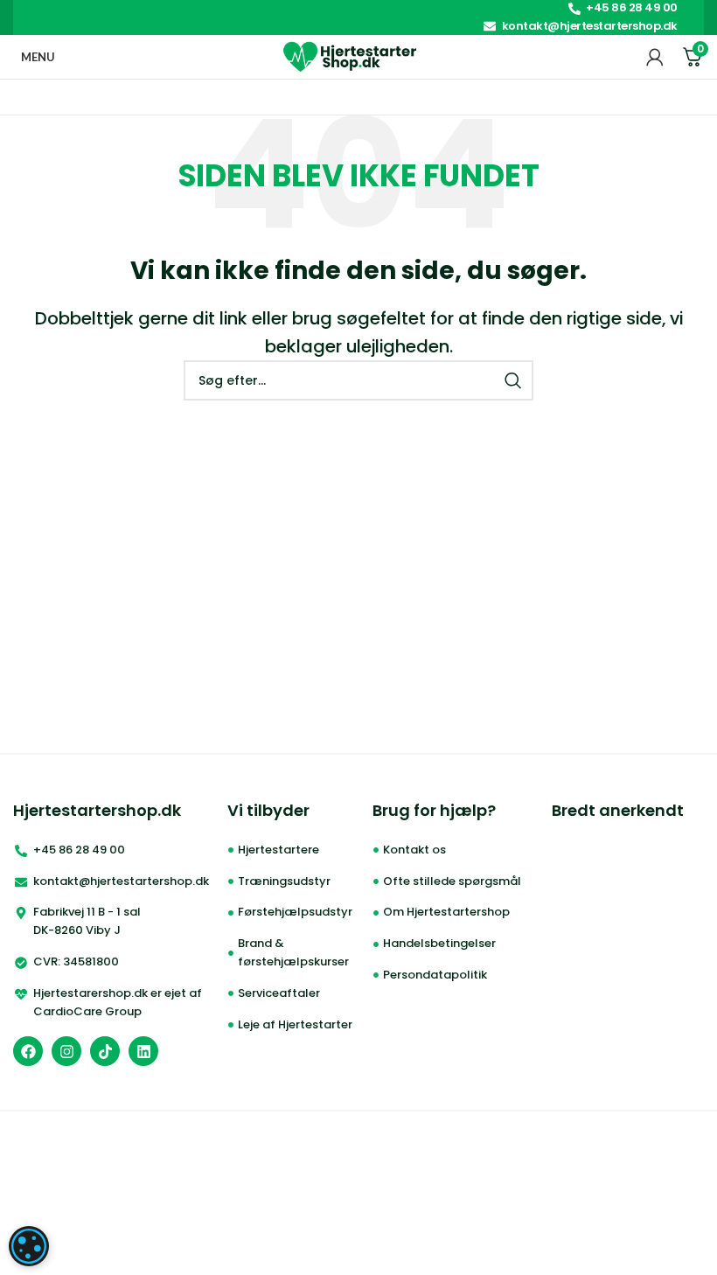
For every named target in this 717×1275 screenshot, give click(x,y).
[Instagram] (66, 1051)
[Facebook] (28, 1051)
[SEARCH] (513, 380)
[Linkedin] (143, 1051)
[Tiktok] (105, 1051)
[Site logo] (351, 55)
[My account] (654, 56)
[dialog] (29, 1246)
